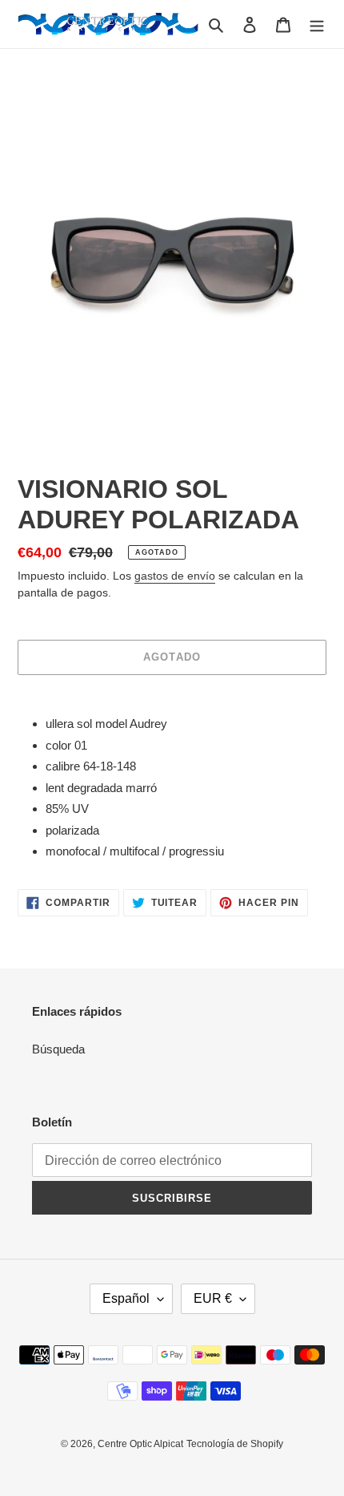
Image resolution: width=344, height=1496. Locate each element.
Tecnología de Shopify (234, 1444)
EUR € (213, 1298)
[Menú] (317, 24)
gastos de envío (174, 575)
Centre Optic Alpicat (140, 1444)
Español (126, 1298)
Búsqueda (58, 1049)
